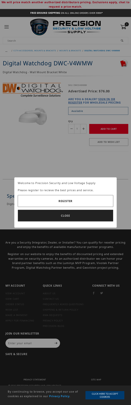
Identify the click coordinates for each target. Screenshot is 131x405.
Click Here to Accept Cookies (105, 395)
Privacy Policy (59, 396)
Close (65, 216)
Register (65, 201)
